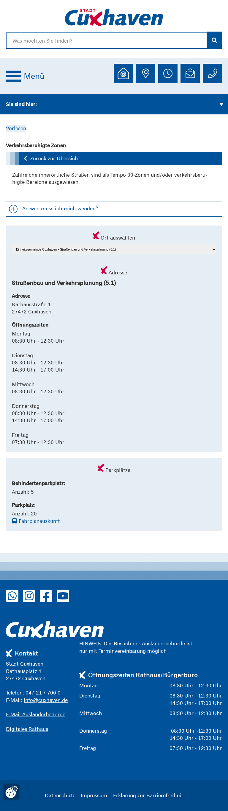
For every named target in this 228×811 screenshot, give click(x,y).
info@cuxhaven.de (46, 700)
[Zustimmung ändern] (11, 792)
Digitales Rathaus (27, 729)
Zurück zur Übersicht (55, 158)
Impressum (94, 795)
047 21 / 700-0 (43, 692)
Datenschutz (60, 795)
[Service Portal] (123, 73)
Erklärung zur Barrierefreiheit (148, 795)
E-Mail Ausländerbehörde (35, 714)
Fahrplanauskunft (38, 521)
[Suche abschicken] (214, 40)
